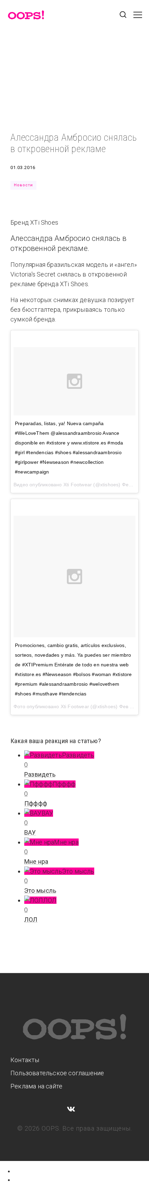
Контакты (25, 1059)
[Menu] (137, 18)
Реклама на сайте (36, 1086)
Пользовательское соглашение (57, 1073)
